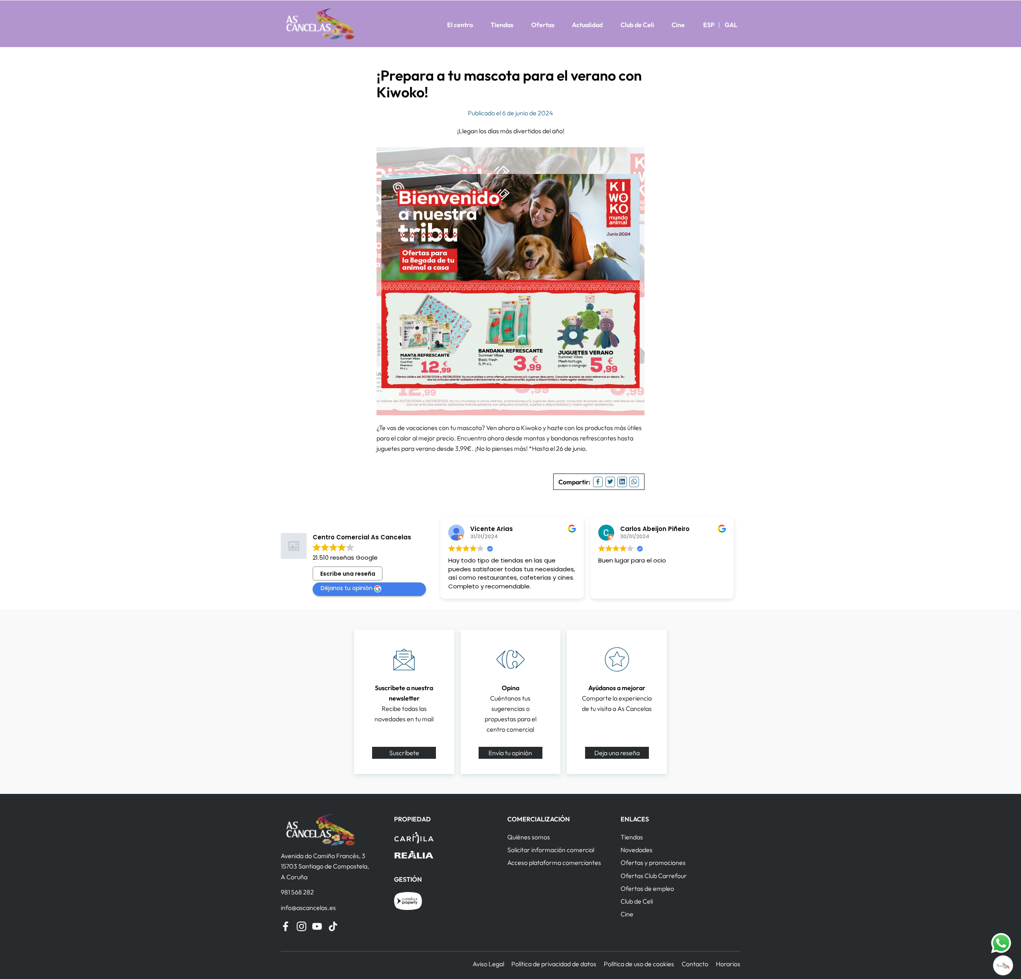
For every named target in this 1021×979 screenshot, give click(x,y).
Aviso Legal (488, 964)
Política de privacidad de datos (553, 964)
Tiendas (502, 25)
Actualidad (587, 25)
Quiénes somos (528, 837)
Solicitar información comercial (550, 850)
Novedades (636, 850)
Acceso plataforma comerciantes (554, 862)
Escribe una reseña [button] (347, 574)
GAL (731, 25)
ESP (709, 25)
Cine (678, 25)
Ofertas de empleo (647, 888)
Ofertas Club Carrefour (654, 876)
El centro (460, 25)
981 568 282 (297, 892)
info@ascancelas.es (308, 908)
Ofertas (542, 25)
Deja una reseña (617, 753)
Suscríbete (404, 753)
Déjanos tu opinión (347, 588)
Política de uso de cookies (639, 964)
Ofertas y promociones (653, 862)
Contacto (695, 964)
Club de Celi (637, 25)
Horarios (728, 964)
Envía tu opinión (510, 753)
